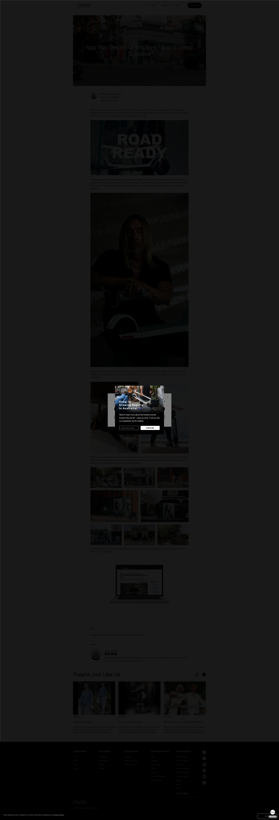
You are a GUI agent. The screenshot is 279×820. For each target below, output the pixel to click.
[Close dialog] (162, 388)
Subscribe (150, 428)
